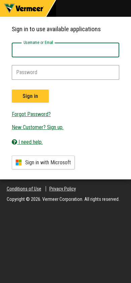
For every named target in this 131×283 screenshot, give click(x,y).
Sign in (30, 96)
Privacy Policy (62, 188)
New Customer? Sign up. (37, 127)
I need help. (30, 142)
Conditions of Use (24, 188)
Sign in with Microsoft (48, 162)
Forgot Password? (31, 114)
